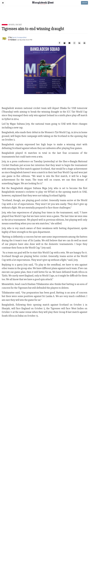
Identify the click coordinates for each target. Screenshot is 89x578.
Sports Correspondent (19, 37)
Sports (11, 25)
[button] (3, 3)
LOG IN (84, 2)
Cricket (18, 25)
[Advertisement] (44, 17)
